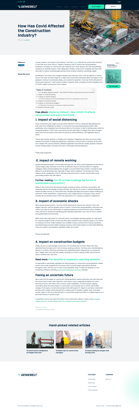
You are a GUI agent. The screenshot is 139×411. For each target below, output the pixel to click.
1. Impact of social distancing (46, 95)
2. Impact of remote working (47, 97)
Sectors (66, 7)
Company (83, 7)
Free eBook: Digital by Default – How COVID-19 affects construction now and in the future (68, 92)
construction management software (69, 270)
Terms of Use (100, 406)
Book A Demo (96, 7)
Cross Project (92, 386)
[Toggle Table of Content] (93, 90)
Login (119, 1)
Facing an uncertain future (46, 107)
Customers (75, 7)
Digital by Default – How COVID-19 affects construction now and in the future (65, 114)
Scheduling (91, 379)
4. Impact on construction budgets (48, 103)
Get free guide (113, 86)
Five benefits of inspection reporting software (74, 259)
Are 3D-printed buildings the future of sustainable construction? (65, 182)
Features (59, 7)
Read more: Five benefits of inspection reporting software (57, 105)
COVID (75, 62)
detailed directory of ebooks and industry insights (69, 301)
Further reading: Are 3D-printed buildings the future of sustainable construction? (64, 99)
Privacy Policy (110, 406)
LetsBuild (26, 40)
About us (108, 379)
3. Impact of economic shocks (47, 101)
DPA (119, 406)
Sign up (113, 7)
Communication (93, 390)
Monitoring (91, 383)
